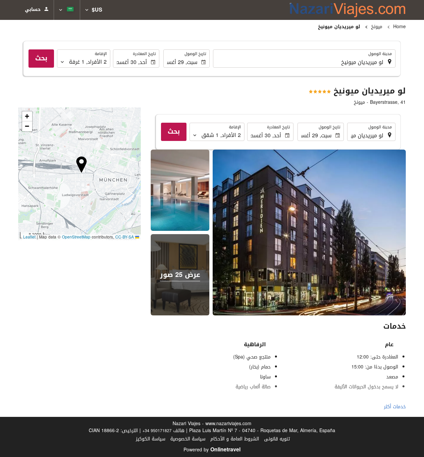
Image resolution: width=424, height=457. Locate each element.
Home (399, 26)
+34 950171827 (157, 431)
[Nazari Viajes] (348, 10)
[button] (93, 10)
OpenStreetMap (76, 237)
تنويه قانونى (277, 438)
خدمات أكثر (395, 406)
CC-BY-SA (124, 237)
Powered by (212, 449)
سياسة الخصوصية (187, 438)
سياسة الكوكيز (150, 438)
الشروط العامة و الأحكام (234, 438)
